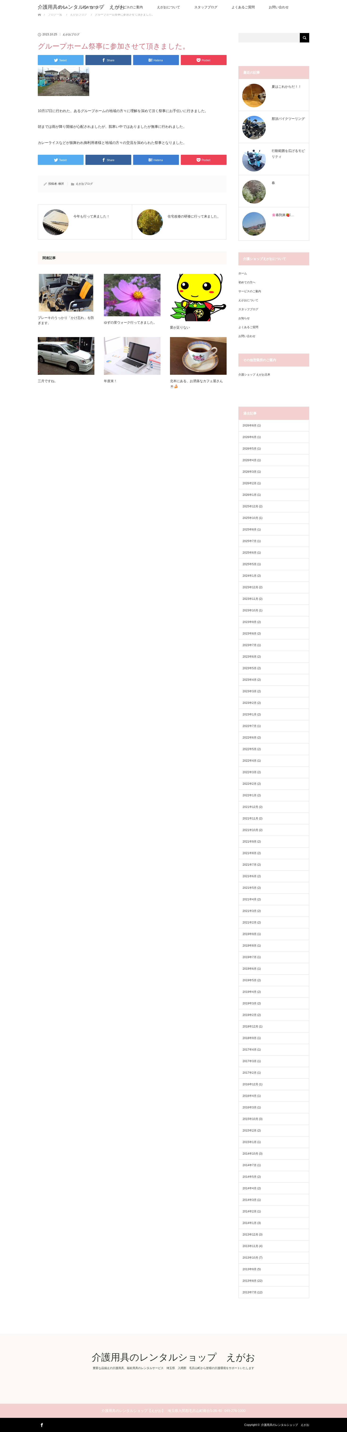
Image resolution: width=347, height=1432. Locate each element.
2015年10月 (250, 1119)
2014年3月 (250, 1200)
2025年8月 (250, 529)
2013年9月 (250, 1269)
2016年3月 (250, 1107)
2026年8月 (250, 425)
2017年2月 (250, 1072)
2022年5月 (250, 749)
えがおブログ (71, 34)
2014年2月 (250, 1211)
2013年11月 (250, 1246)
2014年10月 (250, 1153)
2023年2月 (250, 703)
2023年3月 (250, 691)
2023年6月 (250, 656)
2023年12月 (250, 587)
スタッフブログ (205, 7)
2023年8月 (250, 633)
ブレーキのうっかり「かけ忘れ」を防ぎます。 (66, 320)
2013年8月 (250, 1280)
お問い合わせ (279, 7)
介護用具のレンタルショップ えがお (81, 7)
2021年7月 (250, 864)
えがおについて (168, 7)
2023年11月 (250, 599)
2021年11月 (250, 818)
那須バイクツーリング (288, 119)
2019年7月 (250, 957)
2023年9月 (250, 622)
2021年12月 (250, 807)
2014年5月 (250, 1176)
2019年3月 (250, 1003)
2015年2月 (250, 1130)
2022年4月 (250, 760)
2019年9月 (250, 934)
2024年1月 (250, 575)
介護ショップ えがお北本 (254, 374)
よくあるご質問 (243, 7)
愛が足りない (180, 327)
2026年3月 (250, 471)
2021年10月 (250, 830)
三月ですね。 (48, 381)
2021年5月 (250, 887)
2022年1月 (250, 795)
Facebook (41, 1424)
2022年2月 (250, 783)
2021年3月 (250, 911)
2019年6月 (250, 968)
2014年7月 (250, 1165)
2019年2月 (250, 1015)
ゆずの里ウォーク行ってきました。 (130, 322)
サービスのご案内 (129, 7)
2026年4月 (250, 460)
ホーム (242, 273)
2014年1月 (250, 1223)
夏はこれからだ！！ (286, 86)
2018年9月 (250, 1038)
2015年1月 (250, 1142)
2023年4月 (250, 679)
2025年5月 (250, 564)
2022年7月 (250, 726)
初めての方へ (246, 282)
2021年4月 (250, 899)
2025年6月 (250, 552)
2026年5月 (250, 448)
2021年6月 (250, 876)
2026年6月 (250, 437)
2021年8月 (250, 853)
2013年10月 (250, 1257)
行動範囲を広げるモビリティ (288, 154)
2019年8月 (250, 945)
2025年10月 (250, 518)
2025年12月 (250, 506)
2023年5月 (250, 668)
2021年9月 (250, 841)
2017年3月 (250, 1061)
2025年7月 (250, 541)
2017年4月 (250, 1049)
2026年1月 (250, 495)
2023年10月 (250, 610)
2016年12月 (250, 1084)
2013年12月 (250, 1234)
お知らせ (244, 318)
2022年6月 (250, 737)
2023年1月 (250, 714)
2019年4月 (250, 992)
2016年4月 (250, 1096)
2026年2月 (250, 483)
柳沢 (61, 183)
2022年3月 (250, 772)
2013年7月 (250, 1292)
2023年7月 (250, 645)
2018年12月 (250, 1026)
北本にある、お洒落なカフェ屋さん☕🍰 (196, 383)
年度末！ (110, 381)
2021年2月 (250, 922)
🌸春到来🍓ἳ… (283, 215)
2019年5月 (250, 980)
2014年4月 (250, 1188)
